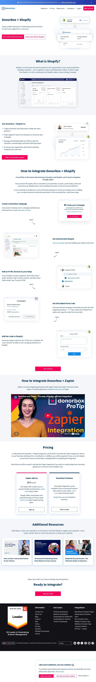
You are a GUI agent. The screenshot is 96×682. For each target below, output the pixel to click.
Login (79, 8)
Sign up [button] (31, 509)
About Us (38, 614)
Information (40, 608)
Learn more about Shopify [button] (34, 37)
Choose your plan (59, 243)
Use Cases (58, 608)
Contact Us (39, 612)
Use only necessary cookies (66, 676)
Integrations (80, 608)
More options (83, 676)
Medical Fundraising (61, 614)
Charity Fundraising (60, 621)
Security (38, 629)
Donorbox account (24, 210)
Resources (60, 8)
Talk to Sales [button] (64, 509)
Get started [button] (48, 369)
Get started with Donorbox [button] (13, 37)
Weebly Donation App (82, 621)
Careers (38, 619)
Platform (44, 8)
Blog (36, 617)
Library (37, 634)
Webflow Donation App (83, 624)
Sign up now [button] (88, 8)
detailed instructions (54, 389)
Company (70, 8)
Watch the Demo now (68, 2)
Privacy (37, 626)
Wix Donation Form (81, 619)
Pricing (52, 8)
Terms (37, 624)
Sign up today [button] (48, 594)
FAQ (36, 621)
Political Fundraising (61, 612)
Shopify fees (57, 497)
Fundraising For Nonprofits (63, 617)
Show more (60, 671)
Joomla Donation (81, 626)
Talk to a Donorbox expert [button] (14, 157)
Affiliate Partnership (42, 631)
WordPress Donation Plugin (84, 612)
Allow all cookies (46, 676)
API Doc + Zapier (81, 629)
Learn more (24, 500)
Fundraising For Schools (62, 619)
